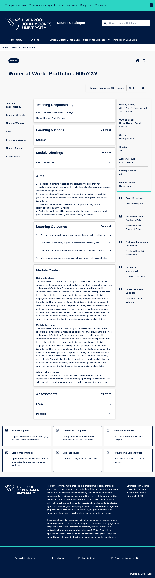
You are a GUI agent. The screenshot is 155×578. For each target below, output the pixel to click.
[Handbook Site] (21, 490)
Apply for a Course (17, 5)
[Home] (28, 24)
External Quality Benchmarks (65, 40)
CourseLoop (147, 574)
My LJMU (87, 5)
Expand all (106, 130)
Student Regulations (67, 5)
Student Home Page (42, 5)
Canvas (102, 5)
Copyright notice (89, 558)
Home (5, 47)
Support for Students (94, 40)
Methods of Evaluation (125, 40)
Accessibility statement (26, 558)
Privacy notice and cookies (127, 558)
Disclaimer (59, 558)
